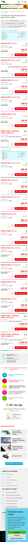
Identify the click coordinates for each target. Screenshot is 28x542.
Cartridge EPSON (4, 12)
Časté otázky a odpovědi (11, 492)
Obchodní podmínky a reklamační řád (14, 497)
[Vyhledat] (25, 6)
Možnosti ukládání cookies (12, 506)
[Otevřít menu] (19, 2)
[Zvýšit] (13, 54)
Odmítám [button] (17, 535)
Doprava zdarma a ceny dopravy (13, 495)
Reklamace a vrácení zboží (12, 500)
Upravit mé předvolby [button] (16, 538)
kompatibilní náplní (6, 254)
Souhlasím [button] (17, 532)
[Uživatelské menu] (22, 2)
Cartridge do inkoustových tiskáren (17, 11)
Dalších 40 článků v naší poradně (14, 463)
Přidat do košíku (22, 54)
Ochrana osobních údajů (11, 503)
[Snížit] (13, 55)
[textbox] (12, 6)
